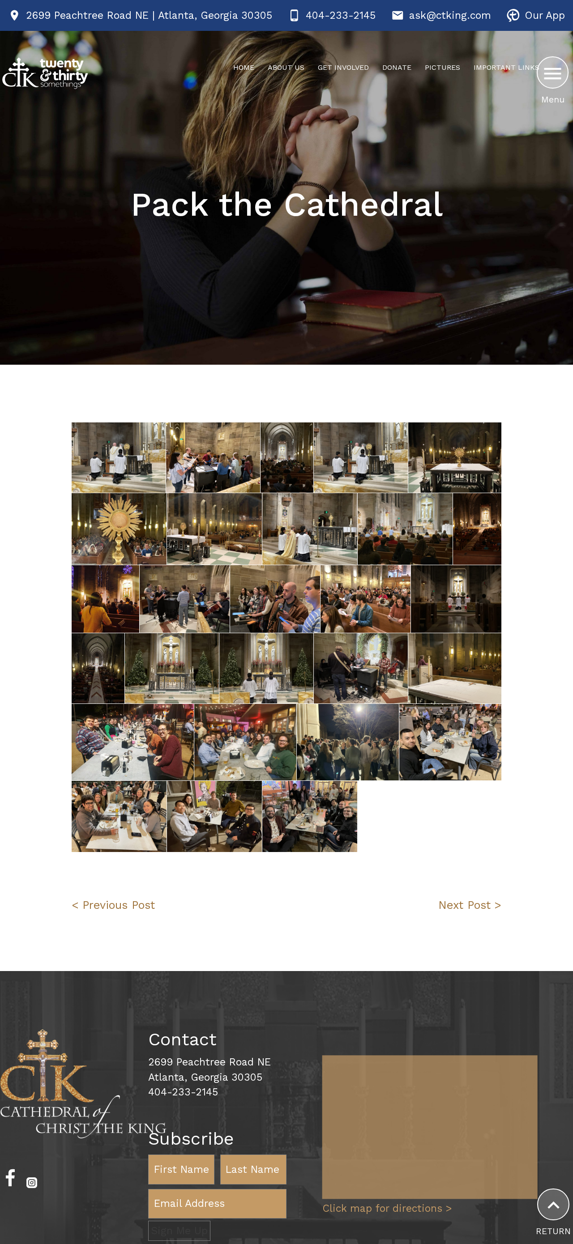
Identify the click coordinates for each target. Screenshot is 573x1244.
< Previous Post (113, 905)
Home (243, 67)
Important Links (506, 67)
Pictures (442, 67)
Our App (545, 15)
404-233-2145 (341, 15)
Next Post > (469, 905)
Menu (552, 99)
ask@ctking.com (450, 15)
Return (553, 1231)
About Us (286, 67)
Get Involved (343, 67)
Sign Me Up (179, 1231)
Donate (396, 67)
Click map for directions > (387, 1209)
